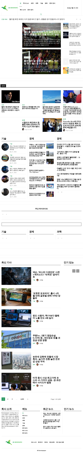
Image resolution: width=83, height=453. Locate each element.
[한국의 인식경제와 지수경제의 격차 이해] (50, 194)
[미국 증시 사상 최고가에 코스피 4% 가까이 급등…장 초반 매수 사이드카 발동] (50, 161)
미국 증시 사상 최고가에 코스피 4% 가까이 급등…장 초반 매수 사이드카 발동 (37, 162)
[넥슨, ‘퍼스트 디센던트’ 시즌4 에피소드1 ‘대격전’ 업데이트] (5, 147)
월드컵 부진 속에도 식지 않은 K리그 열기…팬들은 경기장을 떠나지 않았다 (42, 34)
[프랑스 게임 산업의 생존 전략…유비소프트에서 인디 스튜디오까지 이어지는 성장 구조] (5, 179)
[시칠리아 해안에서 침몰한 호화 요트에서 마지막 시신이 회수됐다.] (11, 125)
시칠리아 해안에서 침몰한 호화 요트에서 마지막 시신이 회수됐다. (31, 124)
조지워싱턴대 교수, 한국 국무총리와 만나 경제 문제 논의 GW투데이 (37, 179)
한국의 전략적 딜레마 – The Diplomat (37, 171)
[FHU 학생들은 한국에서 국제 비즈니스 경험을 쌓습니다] (66, 52)
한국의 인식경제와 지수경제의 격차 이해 (37, 194)
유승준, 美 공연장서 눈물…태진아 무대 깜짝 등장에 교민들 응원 (69, 164)
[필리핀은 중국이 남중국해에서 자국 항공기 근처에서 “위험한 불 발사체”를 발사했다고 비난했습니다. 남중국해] (52, 96)
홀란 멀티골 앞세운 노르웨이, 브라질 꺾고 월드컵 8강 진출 (31, 19)
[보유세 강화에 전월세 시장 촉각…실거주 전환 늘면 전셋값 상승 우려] (50, 153)
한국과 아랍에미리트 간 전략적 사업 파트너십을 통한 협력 (37, 186)
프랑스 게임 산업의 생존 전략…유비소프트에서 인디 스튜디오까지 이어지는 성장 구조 (18, 180)
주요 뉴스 (27, 28)
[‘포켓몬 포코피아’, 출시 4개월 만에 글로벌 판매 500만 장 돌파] (5, 158)
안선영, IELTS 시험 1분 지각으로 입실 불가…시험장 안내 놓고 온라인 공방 (69, 146)
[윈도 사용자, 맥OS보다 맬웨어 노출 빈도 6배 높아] (5, 169)
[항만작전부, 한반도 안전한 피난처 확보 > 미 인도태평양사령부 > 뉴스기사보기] (66, 26)
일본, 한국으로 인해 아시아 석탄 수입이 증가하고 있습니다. (75, 61)
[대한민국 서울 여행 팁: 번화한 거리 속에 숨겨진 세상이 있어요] (66, 44)
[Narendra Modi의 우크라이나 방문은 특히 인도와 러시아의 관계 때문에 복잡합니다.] (52, 125)
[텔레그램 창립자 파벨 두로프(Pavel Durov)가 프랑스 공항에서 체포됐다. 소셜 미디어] (11, 96)
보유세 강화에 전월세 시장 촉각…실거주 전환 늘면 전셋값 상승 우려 (37, 154)
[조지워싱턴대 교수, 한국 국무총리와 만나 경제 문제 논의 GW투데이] (50, 178)
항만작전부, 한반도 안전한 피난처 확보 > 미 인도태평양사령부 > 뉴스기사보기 (75, 26)
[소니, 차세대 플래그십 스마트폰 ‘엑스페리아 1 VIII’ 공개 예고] (5, 192)
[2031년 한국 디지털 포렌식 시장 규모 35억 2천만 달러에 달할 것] (66, 35)
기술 (11, 143)
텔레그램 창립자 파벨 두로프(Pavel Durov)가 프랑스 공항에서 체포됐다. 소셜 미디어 (10, 109)
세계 (3, 105)
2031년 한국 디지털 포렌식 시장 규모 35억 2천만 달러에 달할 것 (75, 35)
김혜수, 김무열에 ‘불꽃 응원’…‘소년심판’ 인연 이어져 (68, 158)
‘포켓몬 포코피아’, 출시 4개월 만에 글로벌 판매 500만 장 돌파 (18, 159)
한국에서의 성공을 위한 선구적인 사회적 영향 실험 (75, 70)
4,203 (22, 399)
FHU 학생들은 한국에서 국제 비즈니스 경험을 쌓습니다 (75, 53)
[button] (41, 14)
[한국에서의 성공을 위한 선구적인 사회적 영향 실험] (66, 70)
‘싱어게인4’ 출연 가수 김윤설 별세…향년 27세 (68, 153)
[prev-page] (58, 192)
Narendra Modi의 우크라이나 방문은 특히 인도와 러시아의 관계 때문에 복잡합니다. (72, 124)
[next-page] (61, 192)
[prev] (76, 19)
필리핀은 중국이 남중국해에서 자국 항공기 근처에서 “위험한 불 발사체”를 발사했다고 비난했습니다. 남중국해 (51, 110)
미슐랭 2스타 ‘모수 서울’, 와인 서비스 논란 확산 (69, 169)
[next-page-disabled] (6, 214)
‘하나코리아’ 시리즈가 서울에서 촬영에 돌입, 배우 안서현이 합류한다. (69, 186)
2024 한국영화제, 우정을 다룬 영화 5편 (69, 175)
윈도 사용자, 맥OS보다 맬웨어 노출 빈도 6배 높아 (18, 169)
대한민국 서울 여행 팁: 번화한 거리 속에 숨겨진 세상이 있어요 (75, 44)
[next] (80, 19)
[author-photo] (23, 129)
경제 (34, 343)
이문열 (41, 280)
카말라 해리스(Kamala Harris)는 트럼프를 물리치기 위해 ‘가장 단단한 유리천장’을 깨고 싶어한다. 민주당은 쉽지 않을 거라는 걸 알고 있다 (72, 111)
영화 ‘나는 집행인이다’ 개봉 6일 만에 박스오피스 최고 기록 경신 (69, 180)
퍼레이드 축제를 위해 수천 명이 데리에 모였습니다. (31, 107)
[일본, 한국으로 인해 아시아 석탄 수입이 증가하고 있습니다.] (66, 61)
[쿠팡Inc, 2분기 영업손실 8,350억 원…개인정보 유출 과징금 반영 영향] (50, 146)
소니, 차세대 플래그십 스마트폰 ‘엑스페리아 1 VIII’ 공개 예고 (18, 192)
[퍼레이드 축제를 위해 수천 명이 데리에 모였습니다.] (31, 96)
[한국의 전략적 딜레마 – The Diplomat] (50, 171)
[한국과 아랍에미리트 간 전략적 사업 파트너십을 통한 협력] (50, 186)
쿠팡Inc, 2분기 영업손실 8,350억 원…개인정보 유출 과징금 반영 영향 (37, 146)
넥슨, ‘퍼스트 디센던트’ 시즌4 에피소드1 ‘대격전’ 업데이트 (18, 147)
